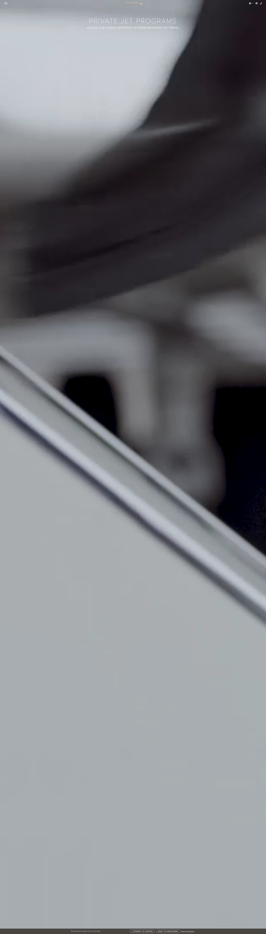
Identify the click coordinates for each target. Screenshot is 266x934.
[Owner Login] (256, 3)
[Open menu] (5, 3)
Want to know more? (168, 931)
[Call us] (261, 3)
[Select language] (251, 3)
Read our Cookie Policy (187, 931)
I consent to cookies (142, 931)
